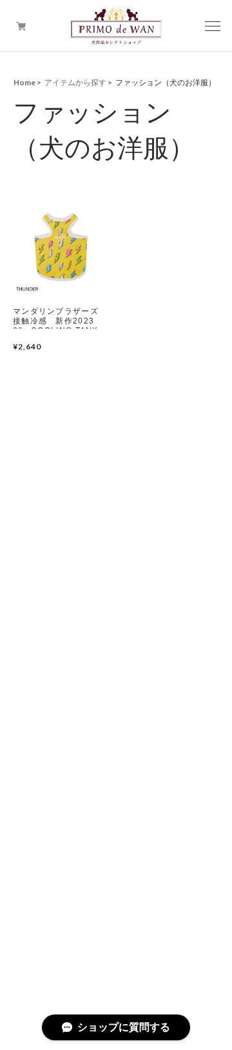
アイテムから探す (75, 82)
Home (24, 82)
